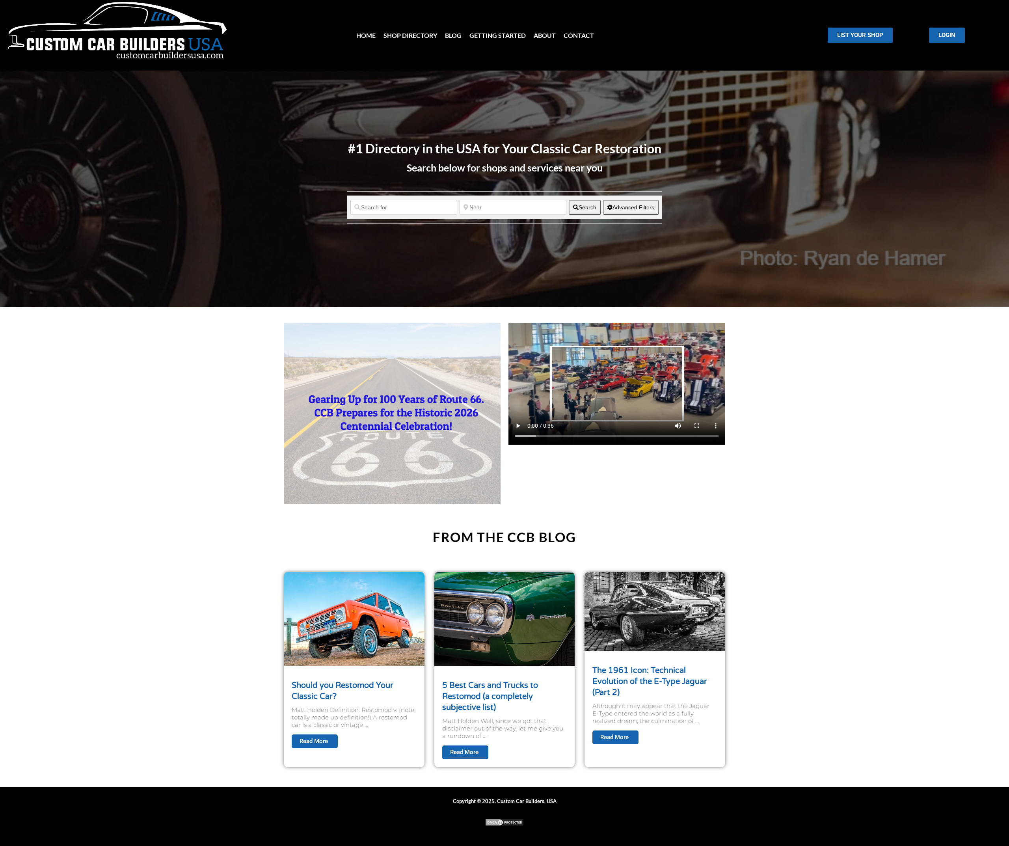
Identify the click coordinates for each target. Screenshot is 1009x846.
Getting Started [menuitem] (497, 35)
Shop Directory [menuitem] (410, 35)
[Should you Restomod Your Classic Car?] (354, 618)
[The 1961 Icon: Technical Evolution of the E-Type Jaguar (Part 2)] (655, 610)
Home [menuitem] (366, 35)
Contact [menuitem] (579, 35)
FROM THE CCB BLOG (504, 537)
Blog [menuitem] (453, 35)
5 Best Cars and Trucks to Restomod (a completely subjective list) (490, 696)
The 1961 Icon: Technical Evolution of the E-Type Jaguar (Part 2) (649, 681)
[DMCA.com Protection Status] (504, 824)
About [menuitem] (545, 35)
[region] (102, 788)
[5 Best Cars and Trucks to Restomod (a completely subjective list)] (504, 618)
